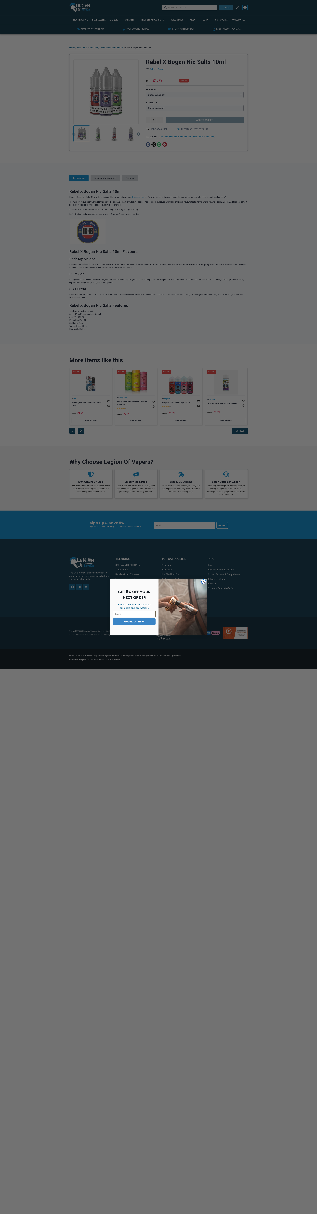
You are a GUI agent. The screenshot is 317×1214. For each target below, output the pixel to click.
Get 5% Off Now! (134, 621)
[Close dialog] (203, 582)
